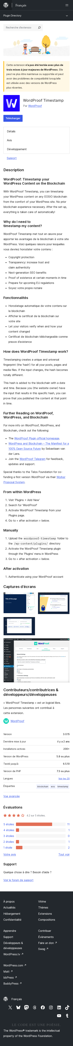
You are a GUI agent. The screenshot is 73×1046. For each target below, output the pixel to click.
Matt (8, 971)
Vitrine (42, 901)
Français (16, 999)
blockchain (42, 786)
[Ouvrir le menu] (67, 5)
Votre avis (9, 854)
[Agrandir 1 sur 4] (30, 597)
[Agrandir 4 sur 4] (65, 642)
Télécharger (13, 118)
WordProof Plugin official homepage (36, 438)
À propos (9, 901)
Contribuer (44, 930)
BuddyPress (12, 983)
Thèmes (43, 907)
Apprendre (9, 930)
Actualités (9, 907)
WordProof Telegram (32, 459)
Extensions (45, 913)
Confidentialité (12, 919)
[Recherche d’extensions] (39, 27)
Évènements (46, 937)
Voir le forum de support (18, 880)
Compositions (46, 919)
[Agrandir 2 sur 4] (65, 597)
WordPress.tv (13, 954)
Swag (43, 949)
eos (53, 786)
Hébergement (11, 913)
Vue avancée (11, 796)
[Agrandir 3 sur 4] (30, 621)
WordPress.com (14, 965)
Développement (17, 149)
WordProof (35, 106)
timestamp (63, 786)
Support (12, 158)
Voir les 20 (64, 778)
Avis (9, 140)
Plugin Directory (12, 15)
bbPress (10, 977)
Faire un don (47, 943)
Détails (11, 131)
